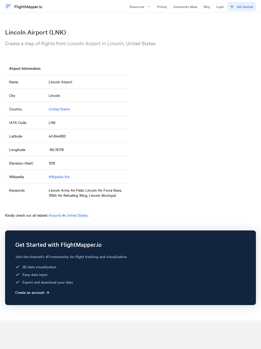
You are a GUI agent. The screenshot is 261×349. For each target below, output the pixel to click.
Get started (245, 6)
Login (220, 6)
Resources (137, 6)
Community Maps (185, 6)
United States (59, 108)
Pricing (162, 6)
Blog (207, 6)
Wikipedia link (59, 176)
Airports (54, 215)
